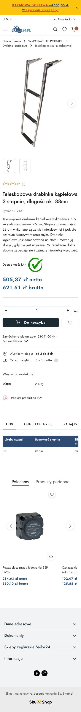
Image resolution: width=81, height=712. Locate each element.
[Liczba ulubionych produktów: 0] (64, 29)
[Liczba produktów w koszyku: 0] (73, 29)
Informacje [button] (13, 658)
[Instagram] (44, 673)
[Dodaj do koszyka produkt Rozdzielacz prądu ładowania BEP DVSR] (51, 556)
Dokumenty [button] (14, 635)
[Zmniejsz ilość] (6, 310)
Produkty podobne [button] (52, 482)
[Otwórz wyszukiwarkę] (55, 29)
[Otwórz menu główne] (5, 29)
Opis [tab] (9, 424)
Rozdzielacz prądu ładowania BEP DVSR (25, 569)
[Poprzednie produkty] (11, 526)
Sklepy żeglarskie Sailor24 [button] (27, 647)
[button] (71, 103)
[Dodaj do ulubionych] (70, 322)
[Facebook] (37, 673)
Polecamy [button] (20, 482)
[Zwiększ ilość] (67, 310)
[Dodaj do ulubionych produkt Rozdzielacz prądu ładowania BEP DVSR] (52, 494)
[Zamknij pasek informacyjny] (76, 8)
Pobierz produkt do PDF (26, 398)
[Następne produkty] (70, 526)
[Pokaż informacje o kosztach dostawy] (56, 360)
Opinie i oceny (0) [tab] (38, 424)
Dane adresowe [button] (17, 624)
